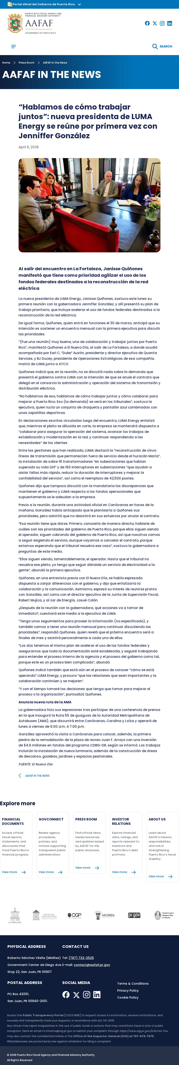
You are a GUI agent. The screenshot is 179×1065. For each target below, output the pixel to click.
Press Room (26, 62)
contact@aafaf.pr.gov (92, 965)
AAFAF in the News (55, 62)
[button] (89, 4)
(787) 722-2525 (81, 958)
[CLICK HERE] (72, 1015)
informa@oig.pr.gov (59, 1031)
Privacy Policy (128, 990)
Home (6, 62)
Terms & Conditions (133, 983)
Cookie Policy (127, 997)
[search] (162, 46)
